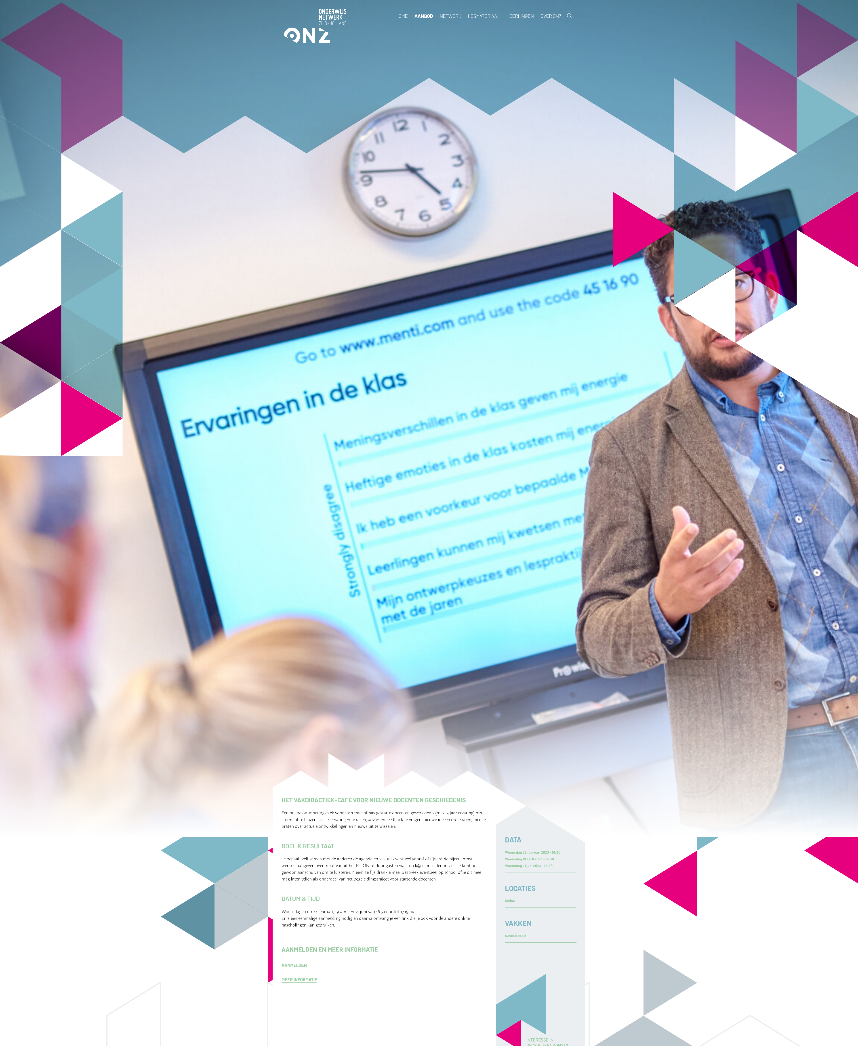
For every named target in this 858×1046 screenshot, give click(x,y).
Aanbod (423, 16)
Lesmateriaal (484, 16)
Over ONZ (550, 16)
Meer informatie (299, 979)
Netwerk (450, 16)
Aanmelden (294, 965)
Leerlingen (520, 16)
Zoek (569, 16)
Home (401, 16)
